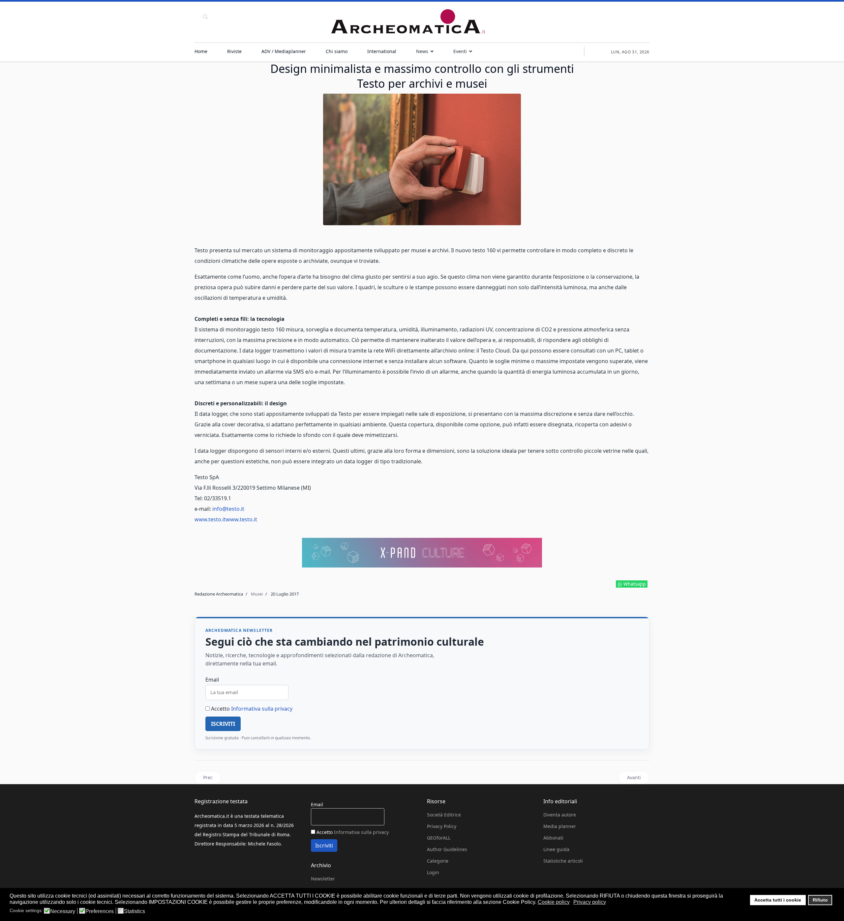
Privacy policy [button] (589, 902)
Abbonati (553, 838)
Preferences (99, 911)
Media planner (559, 826)
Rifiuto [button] (820, 900)
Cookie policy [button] (554, 902)
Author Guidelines (447, 849)
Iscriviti (223, 723)
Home (201, 51)
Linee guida (556, 849)
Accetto (251, 708)
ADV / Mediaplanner (283, 51)
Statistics (134, 911)
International (381, 51)
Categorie (437, 861)
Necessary (62, 911)
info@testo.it (228, 508)
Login (433, 872)
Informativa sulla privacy (261, 708)
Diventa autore (559, 815)
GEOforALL (438, 838)
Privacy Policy (441, 826)
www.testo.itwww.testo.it (226, 519)
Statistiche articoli (563, 861)
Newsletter (323, 878)
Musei (257, 594)
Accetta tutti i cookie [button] (777, 900)
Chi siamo (336, 51)
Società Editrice (444, 815)
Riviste (234, 51)
